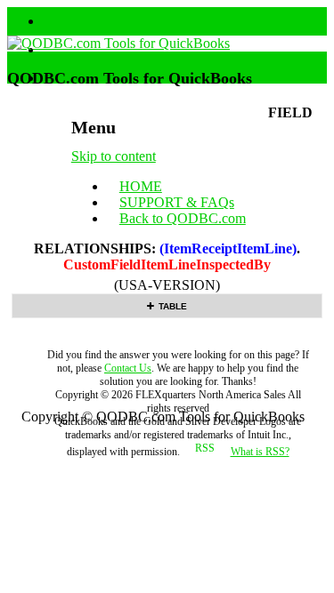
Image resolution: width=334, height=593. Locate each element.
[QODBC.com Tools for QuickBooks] (118, 43)
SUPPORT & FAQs (176, 202)
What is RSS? (260, 451)
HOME (140, 186)
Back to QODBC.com (182, 218)
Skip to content (113, 156)
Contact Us (127, 368)
